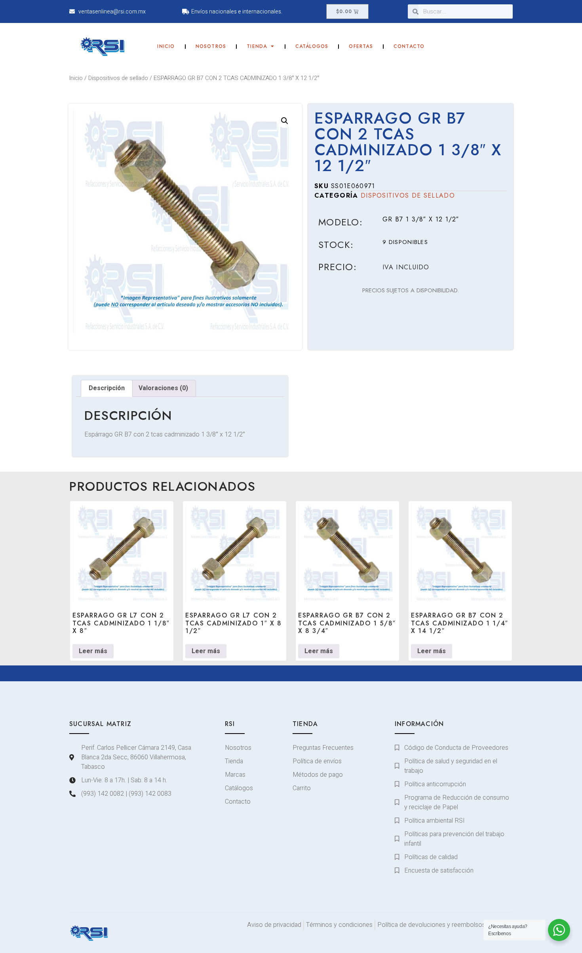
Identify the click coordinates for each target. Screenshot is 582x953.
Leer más (93, 651)
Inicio (166, 46)
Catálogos (312, 46)
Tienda (257, 46)
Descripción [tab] (107, 388)
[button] (285, 121)
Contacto (409, 46)
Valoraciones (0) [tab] (163, 388)
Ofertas (361, 46)
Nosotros (211, 46)
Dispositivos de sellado (118, 78)
